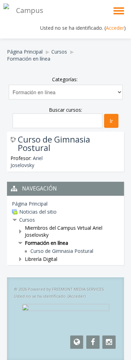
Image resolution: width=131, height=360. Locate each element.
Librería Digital (41, 259)
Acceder (115, 28)
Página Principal (25, 51)
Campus (29, 10)
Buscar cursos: (65, 109)
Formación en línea (28, 58)
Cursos (59, 51)
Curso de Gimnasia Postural (54, 143)
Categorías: (65, 79)
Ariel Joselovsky (26, 161)
